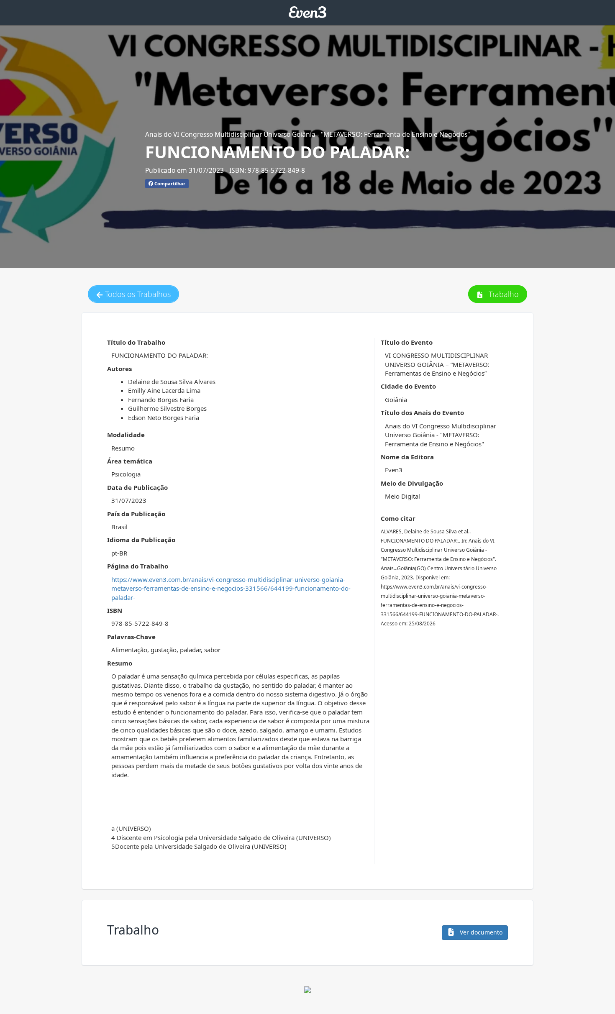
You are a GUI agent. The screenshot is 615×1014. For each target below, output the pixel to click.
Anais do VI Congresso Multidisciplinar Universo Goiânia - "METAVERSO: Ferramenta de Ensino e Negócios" (307, 134)
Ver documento (480, 932)
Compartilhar (169, 183)
